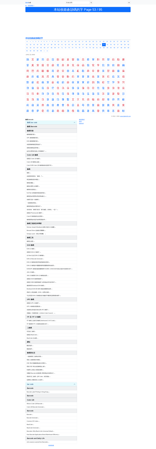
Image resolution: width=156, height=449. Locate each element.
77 (83, 47)
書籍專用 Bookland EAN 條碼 (36, 285)
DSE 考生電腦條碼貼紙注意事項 (37, 363)
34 (37, 44)
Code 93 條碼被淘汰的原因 (35, 216)
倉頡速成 (30, 5)
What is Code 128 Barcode (35, 403)
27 (117, 41)
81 (97, 47)
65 (41, 47)
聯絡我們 (30, 349)
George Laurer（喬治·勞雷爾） (36, 233)
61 (27, 47)
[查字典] (91, 2)
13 (68, 41)
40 (58, 44)
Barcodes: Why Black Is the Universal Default (40, 431)
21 (96, 41)
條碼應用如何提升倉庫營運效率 (36, 219)
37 (48, 44)
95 (41, 51)
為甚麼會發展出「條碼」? (35, 176)
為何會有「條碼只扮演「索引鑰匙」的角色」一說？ (42, 209)
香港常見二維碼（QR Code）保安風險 (38, 376)
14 (72, 41)
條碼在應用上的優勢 (33, 186)
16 (79, 41)
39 (55, 44)
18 (86, 41)
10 (58, 41)
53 (104, 44)
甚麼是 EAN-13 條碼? (34, 252)
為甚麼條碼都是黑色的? (34, 144)
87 (118, 47)
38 (51, 44)
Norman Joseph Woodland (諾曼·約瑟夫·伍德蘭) (41, 227)
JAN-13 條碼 (31, 272)
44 (72, 44)
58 (121, 44)
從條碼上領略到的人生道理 (35, 380)
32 (30, 44)
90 (128, 47)
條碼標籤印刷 (31, 134)
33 (34, 44)
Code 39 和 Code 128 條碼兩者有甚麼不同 (40, 165)
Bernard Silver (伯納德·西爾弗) (36, 230)
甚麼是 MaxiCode (32, 334)
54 (107, 44)
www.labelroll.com (125, 116)
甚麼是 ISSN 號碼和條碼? (35, 279)
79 (90, 47)
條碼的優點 (31, 183)
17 (82, 41)
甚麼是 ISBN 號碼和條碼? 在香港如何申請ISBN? (41, 282)
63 (34, 47)
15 (75, 41)
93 (34, 51)
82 (100, 47)
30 (128, 41)
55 (111, 44)
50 (93, 44)
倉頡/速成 (51, 445)
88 (121, 47)
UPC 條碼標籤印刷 (33, 137)
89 (125, 47)
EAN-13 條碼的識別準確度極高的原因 (38, 262)
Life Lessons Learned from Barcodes (38, 442)
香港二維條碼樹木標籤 (34, 359)
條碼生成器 (31, 241)
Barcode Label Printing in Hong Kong (38, 392)
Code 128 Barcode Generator (36, 407)
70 (58, 47)
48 (86, 44)
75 (76, 47)
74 (72, 47)
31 (27, 44)
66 (44, 47)
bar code (30, 384)
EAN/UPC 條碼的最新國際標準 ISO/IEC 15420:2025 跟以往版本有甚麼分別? (49, 269)
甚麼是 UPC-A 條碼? (33, 303)
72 (65, 47)
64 (37, 47)
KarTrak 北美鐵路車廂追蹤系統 (36, 193)
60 (128, 44)
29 (124, 41)
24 (107, 41)
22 (100, 41)
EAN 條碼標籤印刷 (33, 141)
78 (86, 47)
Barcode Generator (33, 418)
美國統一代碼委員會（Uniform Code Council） (41, 313)
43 (69, 44)
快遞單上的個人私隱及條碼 (35, 370)
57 (118, 44)
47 (83, 44)
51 (97, 44)
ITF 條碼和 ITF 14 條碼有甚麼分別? (37, 324)
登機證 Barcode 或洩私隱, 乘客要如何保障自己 (41, 373)
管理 (80, 121)
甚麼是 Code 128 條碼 (34, 158)
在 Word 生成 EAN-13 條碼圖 (36, 255)
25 (110, 41)
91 (27, 51)
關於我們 (30, 345)
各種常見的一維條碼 (33, 199)
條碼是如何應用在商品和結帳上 (36, 196)
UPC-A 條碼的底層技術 (34, 306)
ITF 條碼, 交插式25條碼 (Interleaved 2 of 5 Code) (41, 320)
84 (107, 47)
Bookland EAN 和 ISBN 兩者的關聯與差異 (39, 289)
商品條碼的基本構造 (33, 179)
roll (81, 123)
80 (93, 47)
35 (41, 44)
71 (62, 47)
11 (61, 41)
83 (104, 47)
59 (125, 44)
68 (51, 47)
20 (93, 41)
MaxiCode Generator (33, 428)
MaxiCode (30, 424)
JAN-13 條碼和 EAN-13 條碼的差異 (37, 275)
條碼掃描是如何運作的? (34, 206)
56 (114, 44)
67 (48, 47)
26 (114, 41)
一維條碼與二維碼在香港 (34, 356)
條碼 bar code (32, 122)
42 (65, 44)
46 (79, 44)
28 (121, 41)
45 (76, 44)
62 (30, 47)
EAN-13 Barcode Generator (35, 259)
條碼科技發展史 (32, 189)
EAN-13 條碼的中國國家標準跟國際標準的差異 (41, 265)
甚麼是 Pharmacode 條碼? (35, 213)
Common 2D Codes (33, 421)
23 (103, 41)
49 (90, 44)
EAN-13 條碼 (31, 248)
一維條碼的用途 (32, 203)
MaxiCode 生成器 (32, 338)
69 (55, 47)
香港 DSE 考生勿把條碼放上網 (36, 366)
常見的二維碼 (31, 331)
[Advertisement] (78, 24)
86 (114, 47)
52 (100, 44)
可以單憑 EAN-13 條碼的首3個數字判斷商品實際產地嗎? (44, 295)
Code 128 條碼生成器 (34, 162)
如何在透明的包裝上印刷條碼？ (36, 151)
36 (44, 44)
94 (37, 51)
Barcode (30, 414)
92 (30, 51)
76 (79, 47)
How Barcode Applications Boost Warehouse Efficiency (43, 434)
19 (89, 41)
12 (65, 41)
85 (111, 47)
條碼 (29, 173)
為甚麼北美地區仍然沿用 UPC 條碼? (38, 309)
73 (69, 47)
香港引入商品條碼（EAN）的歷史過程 (38, 292)
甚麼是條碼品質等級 (33, 147)
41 (62, 44)
